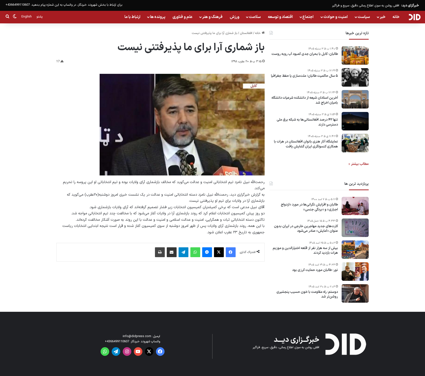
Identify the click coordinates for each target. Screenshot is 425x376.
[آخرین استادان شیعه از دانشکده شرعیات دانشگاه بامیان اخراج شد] (355, 99)
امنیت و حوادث (335, 17)
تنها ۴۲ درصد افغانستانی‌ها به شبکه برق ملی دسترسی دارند (307, 122)
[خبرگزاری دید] (414, 17)
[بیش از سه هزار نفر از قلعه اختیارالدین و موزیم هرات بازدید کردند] (355, 249)
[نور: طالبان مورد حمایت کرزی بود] (355, 271)
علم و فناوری (182, 17)
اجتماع (308, 17)
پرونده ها (157, 17)
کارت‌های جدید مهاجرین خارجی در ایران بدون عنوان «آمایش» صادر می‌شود (306, 229)
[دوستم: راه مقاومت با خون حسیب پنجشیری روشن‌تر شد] (355, 293)
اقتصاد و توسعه (280, 17)
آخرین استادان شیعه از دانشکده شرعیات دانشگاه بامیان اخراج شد (305, 100)
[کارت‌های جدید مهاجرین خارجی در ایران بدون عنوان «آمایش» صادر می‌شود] (355, 228)
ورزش (234, 17)
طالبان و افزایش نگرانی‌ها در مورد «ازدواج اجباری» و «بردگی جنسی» (309, 207)
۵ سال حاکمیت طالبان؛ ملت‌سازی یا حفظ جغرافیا (304, 76)
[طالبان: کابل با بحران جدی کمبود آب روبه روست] (355, 55)
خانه (396, 17)
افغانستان (246, 33)
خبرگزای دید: (410, 5)
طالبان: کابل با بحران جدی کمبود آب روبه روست (305, 54)
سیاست (364, 17)
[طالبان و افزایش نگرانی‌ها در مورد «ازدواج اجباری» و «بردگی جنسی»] (355, 206)
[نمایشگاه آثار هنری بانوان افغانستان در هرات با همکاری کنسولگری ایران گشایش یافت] (355, 143)
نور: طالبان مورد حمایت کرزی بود (315, 270)
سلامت (255, 17)
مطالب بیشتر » (359, 164)
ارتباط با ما (132, 17)
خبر (382, 17)
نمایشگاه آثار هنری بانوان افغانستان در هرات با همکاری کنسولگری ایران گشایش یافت (306, 144)
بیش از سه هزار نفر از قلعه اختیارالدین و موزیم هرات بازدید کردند (305, 250)
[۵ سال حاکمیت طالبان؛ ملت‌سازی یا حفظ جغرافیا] (355, 77)
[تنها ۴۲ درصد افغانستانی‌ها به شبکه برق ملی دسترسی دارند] (355, 121)
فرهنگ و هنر (212, 17)
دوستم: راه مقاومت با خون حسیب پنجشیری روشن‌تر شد (307, 294)
